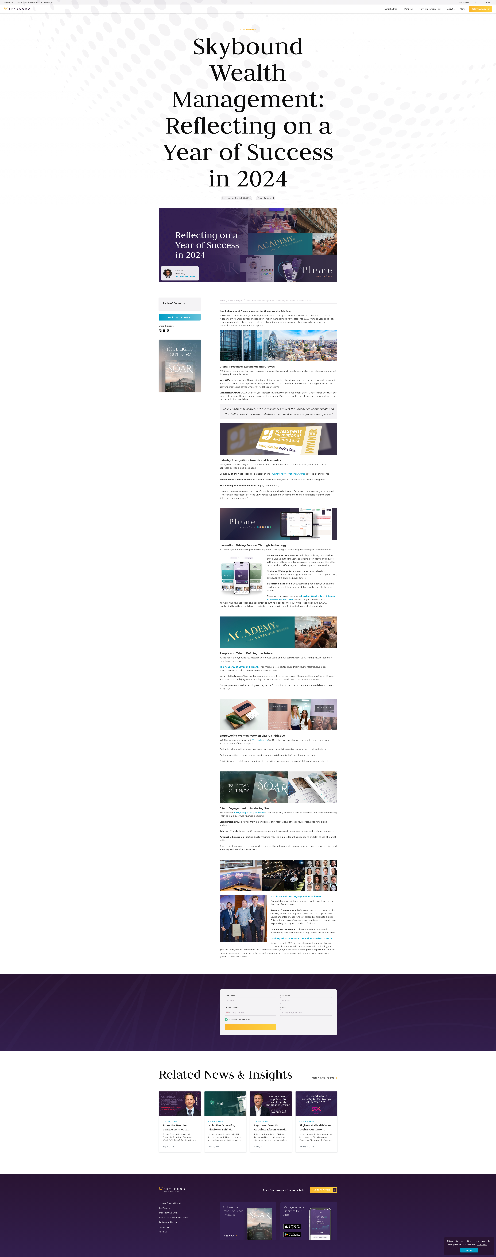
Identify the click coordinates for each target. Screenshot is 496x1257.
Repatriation (164, 1227)
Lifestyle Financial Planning (171, 1203)
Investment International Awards (288, 474)
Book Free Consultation (179, 317)
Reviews (486, 2)
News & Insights (463, 2)
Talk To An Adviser (481, 9)
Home (222, 301)
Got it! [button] (469, 1250)
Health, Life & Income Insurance (173, 1218)
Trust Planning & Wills (168, 1213)
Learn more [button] (482, 1244)
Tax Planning (164, 1208)
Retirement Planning (168, 1222)
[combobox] (228, 1012)
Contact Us (48, 2)
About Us (163, 1232)
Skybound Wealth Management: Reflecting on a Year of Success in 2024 (278, 301)
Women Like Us (259, 740)
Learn (476, 2)
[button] (391, 9)
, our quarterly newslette (249, 813)
